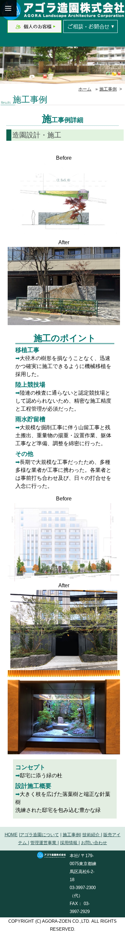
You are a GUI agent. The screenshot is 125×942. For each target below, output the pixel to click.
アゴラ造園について (39, 834)
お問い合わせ (94, 842)
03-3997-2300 (83, 887)
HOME (11, 834)
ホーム (84, 89)
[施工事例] (64, 234)
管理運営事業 (44, 842)
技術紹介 (91, 834)
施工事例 (108, 89)
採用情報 (69, 842)
